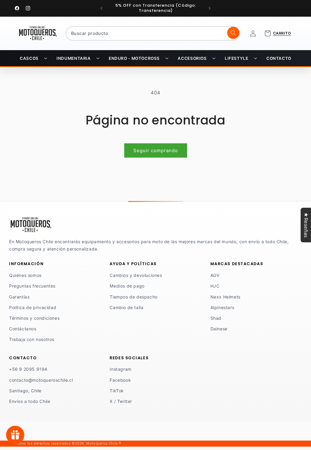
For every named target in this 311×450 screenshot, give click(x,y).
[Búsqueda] (233, 33)
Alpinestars (222, 307)
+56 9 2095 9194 (28, 369)
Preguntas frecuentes (32, 285)
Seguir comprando (155, 150)
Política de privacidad (32, 307)
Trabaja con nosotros (31, 339)
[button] (33, 58)
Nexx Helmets (225, 296)
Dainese (218, 328)
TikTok (117, 390)
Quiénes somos (25, 275)
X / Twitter (121, 401)
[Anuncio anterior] (101, 8)
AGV (215, 275)
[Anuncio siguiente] (209, 8)
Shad (215, 318)
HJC (215, 285)
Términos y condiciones (34, 318)
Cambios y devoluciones (136, 275)
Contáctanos (22, 328)
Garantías (19, 296)
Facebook (120, 380)
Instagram (120, 369)
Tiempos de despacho (133, 296)
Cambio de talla (126, 307)
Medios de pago (127, 285)
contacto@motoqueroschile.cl (41, 380)
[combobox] (153, 33)
